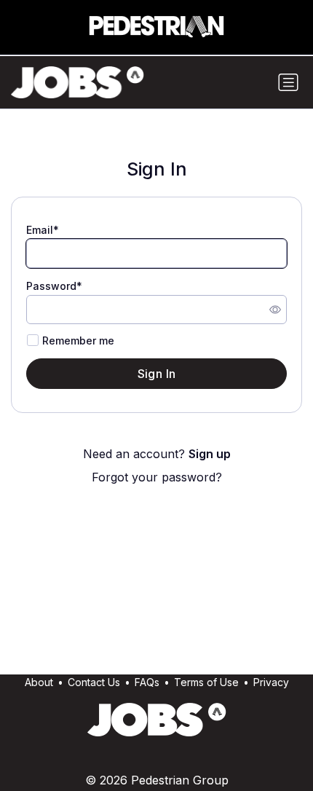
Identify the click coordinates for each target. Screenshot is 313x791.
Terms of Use (206, 682)
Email (39, 230)
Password (51, 286)
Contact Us (94, 682)
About (39, 682)
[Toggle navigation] (288, 82)
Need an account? (157, 453)
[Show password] (275, 309)
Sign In (157, 373)
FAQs (147, 682)
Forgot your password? (157, 477)
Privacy (271, 682)
